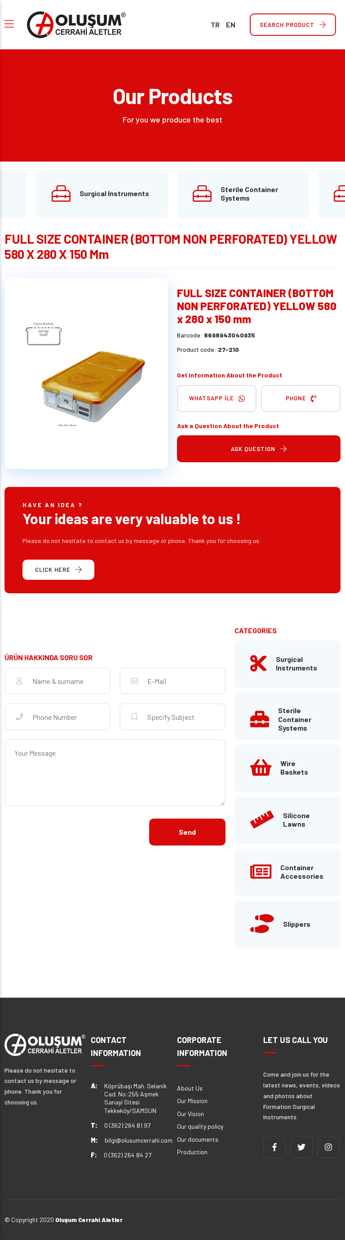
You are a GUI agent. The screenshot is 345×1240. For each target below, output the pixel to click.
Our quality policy (200, 1126)
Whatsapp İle (211, 398)
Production (192, 1152)
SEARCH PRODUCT (287, 24)
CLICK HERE (53, 569)
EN (230, 24)
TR (215, 24)
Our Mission (192, 1100)
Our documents (197, 1139)
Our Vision (190, 1113)
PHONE (296, 398)
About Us (190, 1088)
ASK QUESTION (253, 448)
